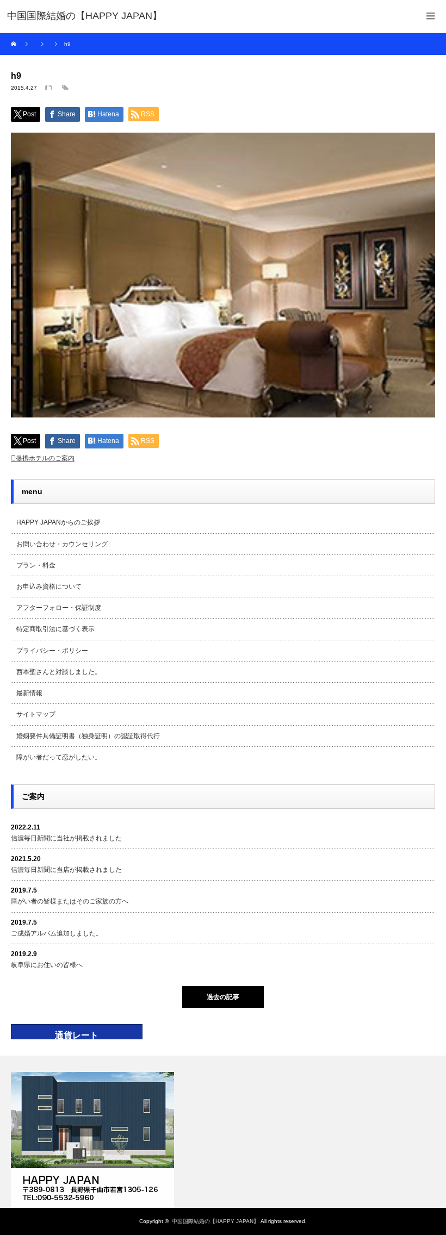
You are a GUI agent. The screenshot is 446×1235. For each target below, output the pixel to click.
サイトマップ (35, 714)
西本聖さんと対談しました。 (58, 672)
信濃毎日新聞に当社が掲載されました (66, 838)
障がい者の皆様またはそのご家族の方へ (69, 901)
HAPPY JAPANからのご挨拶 (58, 522)
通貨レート (76, 1035)
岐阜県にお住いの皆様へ (47, 965)
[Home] (15, 44)
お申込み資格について (49, 586)
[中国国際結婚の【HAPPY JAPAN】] (84, 16)
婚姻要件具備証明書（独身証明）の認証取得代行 (88, 736)
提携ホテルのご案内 (45, 458)
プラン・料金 (35, 565)
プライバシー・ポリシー (52, 650)
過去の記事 (223, 997)
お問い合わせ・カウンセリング (62, 544)
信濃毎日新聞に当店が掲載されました (66, 870)
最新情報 (29, 693)
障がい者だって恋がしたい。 (58, 757)
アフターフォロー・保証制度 (58, 608)
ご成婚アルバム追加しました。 (56, 933)
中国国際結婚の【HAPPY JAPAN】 (215, 1221)
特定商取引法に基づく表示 (55, 629)
